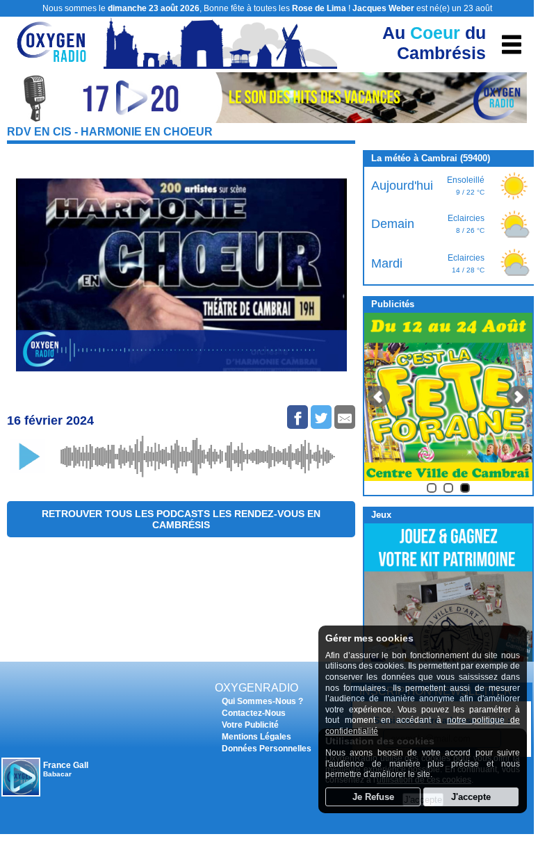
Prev (379, 397)
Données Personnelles (266, 748)
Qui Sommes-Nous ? (262, 701)
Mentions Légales (256, 737)
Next (518, 397)
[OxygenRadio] (52, 62)
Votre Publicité (250, 725)
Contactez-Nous (254, 713)
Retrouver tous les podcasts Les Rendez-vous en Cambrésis (181, 519)
